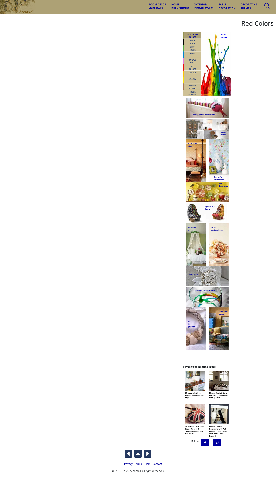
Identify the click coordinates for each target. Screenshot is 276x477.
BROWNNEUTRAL (192, 86)
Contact (157, 464)
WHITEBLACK (192, 42)
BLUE (192, 53)
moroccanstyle (192, 144)
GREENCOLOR (192, 48)
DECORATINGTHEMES (249, 6)
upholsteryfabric (210, 207)
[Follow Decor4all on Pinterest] (217, 442)
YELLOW (192, 79)
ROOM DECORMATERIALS (157, 6)
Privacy (128, 464)
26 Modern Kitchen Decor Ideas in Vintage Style (194, 395)
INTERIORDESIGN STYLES (204, 6)
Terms (138, 464)
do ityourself (191, 324)
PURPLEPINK (192, 61)
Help (147, 464)
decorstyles (223, 133)
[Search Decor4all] (267, 6)
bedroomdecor (192, 228)
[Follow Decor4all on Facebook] (205, 442)
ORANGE (192, 72)
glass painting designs (205, 290)
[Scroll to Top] (138, 453)
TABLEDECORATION (227, 6)
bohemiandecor (223, 312)
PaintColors (223, 36)
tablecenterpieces (216, 228)
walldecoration (223, 184)
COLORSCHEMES (192, 93)
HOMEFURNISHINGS (180, 6)
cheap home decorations (204, 114)
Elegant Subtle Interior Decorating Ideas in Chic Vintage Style (219, 395)
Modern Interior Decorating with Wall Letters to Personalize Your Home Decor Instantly (218, 431)
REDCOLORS (192, 67)
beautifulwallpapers (219, 178)
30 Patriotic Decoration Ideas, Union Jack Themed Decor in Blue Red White (194, 430)
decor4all (20, 5)
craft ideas (194, 274)
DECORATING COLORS (192, 35)
